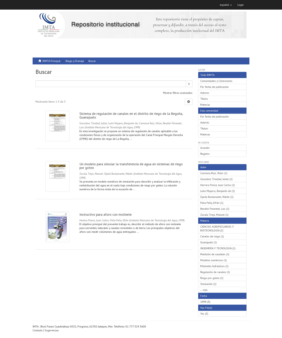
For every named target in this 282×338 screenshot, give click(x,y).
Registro (205, 153)
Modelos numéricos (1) (213, 260)
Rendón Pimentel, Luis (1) (214, 209)
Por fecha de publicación (214, 87)
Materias (205, 104)
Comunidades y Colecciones (216, 81)
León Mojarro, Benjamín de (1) (217, 191)
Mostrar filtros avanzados (177, 93)
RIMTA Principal (51, 61)
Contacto (38, 330)
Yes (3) (204, 313)
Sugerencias (52, 330)
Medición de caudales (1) (214, 254)
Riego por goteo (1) (211, 278)
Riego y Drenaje (75, 61)
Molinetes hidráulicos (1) (214, 266)
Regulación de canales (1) (215, 272)
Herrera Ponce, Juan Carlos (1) (217, 185)
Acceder (205, 148)
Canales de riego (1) (212, 236)
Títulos (204, 98)
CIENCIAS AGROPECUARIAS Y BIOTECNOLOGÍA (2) (217, 228)
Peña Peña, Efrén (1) (211, 203)
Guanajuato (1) (208, 242)
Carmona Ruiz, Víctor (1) (213, 173)
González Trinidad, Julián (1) (216, 179)
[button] (226, 5)
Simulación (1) (208, 284)
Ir (189, 84)
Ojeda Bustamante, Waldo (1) (216, 197)
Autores (204, 93)
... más (204, 290)
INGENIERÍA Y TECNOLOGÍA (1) (217, 248)
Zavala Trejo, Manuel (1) (214, 214)
